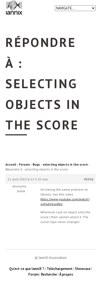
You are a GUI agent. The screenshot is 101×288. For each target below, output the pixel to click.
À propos (66, 274)
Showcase (82, 268)
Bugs (36, 164)
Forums (24, 164)
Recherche (49, 274)
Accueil (10, 164)
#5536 (88, 179)
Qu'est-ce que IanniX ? (26, 268)
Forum (33, 274)
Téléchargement (59, 268)
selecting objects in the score (65, 164)
